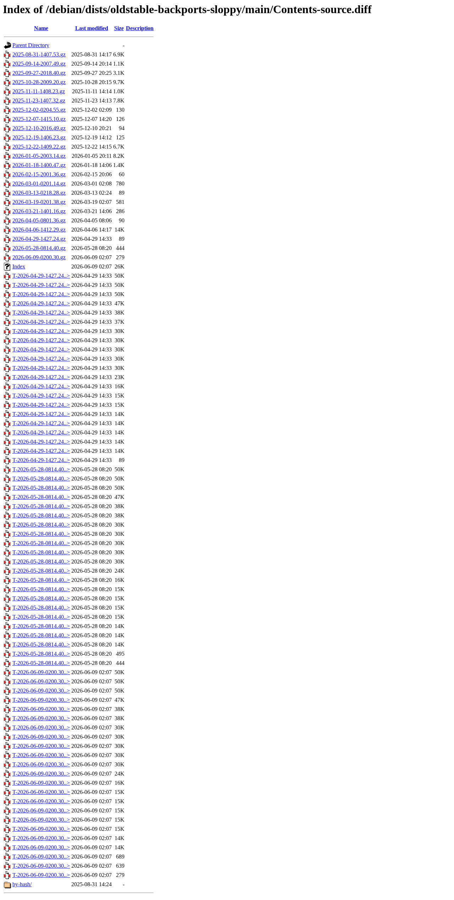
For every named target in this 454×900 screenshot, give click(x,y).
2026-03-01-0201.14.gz (39, 183)
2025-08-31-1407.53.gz (39, 54)
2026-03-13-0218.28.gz (39, 193)
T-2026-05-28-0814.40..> (41, 469)
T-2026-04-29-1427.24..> (41, 276)
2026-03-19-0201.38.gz (39, 202)
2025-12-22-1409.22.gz (39, 147)
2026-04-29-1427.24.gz (39, 239)
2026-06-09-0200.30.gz (39, 257)
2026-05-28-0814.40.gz (39, 248)
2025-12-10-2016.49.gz (39, 128)
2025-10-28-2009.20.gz (39, 82)
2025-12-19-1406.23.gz (39, 137)
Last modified (91, 28)
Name (41, 28)
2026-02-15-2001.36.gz (39, 174)
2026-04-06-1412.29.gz (39, 230)
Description (140, 28)
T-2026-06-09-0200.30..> (41, 672)
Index (18, 266)
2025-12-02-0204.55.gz (39, 110)
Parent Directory (30, 45)
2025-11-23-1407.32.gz (38, 101)
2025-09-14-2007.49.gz (39, 64)
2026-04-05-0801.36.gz (39, 220)
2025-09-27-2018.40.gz (39, 73)
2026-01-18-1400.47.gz (39, 165)
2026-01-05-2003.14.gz (39, 156)
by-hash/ (22, 884)
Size (119, 28)
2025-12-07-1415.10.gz (39, 119)
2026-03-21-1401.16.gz (39, 211)
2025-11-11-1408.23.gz (38, 91)
